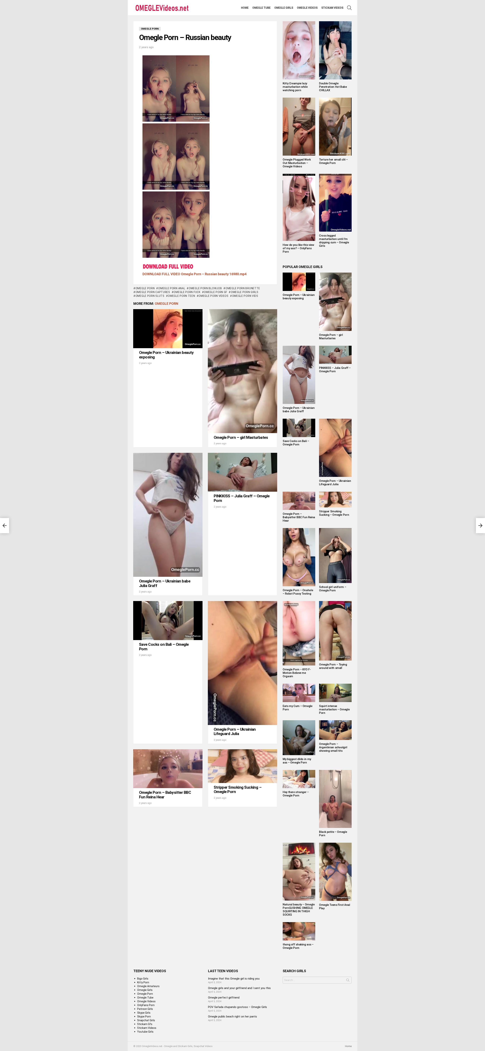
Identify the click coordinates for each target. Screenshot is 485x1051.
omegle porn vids (245, 295)
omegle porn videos (213, 295)
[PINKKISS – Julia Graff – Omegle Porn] (242, 472)
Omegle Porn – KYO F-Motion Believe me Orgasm (297, 673)
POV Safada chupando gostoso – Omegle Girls (237, 1007)
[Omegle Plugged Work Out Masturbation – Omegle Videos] (299, 127)
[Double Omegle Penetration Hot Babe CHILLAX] (335, 50)
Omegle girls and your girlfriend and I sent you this (239, 988)
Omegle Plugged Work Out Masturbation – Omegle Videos (297, 163)
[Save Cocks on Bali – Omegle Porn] (168, 620)
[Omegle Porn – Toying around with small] (335, 631)
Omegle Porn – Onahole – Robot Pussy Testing (298, 592)
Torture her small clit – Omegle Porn (333, 161)
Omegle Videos (307, 7)
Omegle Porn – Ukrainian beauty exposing (166, 354)
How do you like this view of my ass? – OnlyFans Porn (298, 248)
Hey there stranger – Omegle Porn (296, 793)
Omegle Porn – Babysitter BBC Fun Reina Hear (165, 794)
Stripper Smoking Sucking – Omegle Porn (237, 789)
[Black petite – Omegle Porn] (335, 799)
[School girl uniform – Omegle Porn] (335, 555)
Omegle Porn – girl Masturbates (241, 437)
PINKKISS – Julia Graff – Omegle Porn (242, 498)
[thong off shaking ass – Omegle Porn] (299, 931)
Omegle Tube (261, 7)
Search (348, 981)
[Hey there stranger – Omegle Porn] (299, 779)
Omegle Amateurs (148, 986)
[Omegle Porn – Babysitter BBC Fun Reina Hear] (168, 768)
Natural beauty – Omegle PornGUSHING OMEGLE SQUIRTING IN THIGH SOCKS (298, 909)
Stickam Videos (332, 7)
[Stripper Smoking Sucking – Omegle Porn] (242, 766)
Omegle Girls (283, 7)
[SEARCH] (349, 8)
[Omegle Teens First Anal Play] (335, 872)
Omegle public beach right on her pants (232, 1016)
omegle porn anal (171, 288)
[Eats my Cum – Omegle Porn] (299, 693)
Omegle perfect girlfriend (223, 997)
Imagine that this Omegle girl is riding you (234, 978)
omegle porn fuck (187, 292)
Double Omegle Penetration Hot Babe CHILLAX (333, 87)
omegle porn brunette (242, 288)
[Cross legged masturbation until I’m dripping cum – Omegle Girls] (335, 203)
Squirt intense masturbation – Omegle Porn (334, 709)
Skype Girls (143, 1012)
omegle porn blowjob (205, 288)
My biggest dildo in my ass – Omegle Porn (297, 760)
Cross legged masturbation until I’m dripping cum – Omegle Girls (334, 241)
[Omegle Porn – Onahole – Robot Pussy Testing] (299, 557)
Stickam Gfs (144, 1024)
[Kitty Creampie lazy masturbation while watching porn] (299, 50)
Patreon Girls (145, 1008)
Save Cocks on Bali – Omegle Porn (164, 646)
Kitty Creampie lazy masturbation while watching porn (295, 87)
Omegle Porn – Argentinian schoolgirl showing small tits (333, 747)
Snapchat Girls (146, 1020)
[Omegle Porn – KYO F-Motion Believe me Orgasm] (299, 633)
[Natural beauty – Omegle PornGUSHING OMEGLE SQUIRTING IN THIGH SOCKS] (299, 872)
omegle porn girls (244, 292)
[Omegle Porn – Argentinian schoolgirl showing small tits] (335, 730)
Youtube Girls (145, 1031)
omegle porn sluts (149, 295)
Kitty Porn (143, 982)
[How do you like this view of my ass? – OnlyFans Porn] (299, 207)
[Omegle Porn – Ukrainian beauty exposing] (168, 328)
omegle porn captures (152, 292)
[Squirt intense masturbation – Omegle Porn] (335, 693)
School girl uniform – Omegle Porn (332, 588)
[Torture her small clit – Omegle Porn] (335, 127)
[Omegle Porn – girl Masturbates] (242, 371)
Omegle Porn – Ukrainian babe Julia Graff (164, 583)
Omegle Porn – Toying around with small (333, 666)
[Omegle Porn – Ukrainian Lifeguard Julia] (242, 663)
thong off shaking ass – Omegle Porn (298, 946)
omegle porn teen (181, 295)
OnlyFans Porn (146, 1005)
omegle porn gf (215, 292)
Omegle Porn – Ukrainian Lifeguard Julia (235, 731)
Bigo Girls (142, 978)
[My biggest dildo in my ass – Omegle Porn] (299, 737)
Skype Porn (144, 1016)
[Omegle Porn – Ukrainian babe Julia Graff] (168, 515)
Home (245, 7)
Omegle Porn (145, 288)
